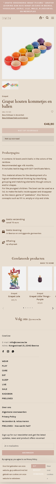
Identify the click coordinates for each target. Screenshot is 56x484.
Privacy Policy (9, 416)
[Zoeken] (47, 18)
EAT (4, 375)
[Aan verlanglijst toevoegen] (52, 112)
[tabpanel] (28, 53)
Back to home (47, 263)
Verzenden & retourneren (15, 421)
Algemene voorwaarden (14, 412)
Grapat (5, 96)
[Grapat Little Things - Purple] (40, 278)
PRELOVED (7, 398)
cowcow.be (34, 319)
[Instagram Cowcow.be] (8, 351)
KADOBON (7, 393)
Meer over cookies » (50, 472)
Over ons (6, 407)
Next (53, 308)
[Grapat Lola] (14, 278)
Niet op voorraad (28, 130)
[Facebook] (3, 351)
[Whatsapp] (13, 351)
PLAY (4, 366)
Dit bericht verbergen (38, 466)
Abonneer (28, 453)
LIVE (4, 384)
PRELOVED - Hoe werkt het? (16, 426)
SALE (4, 389)
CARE (4, 370)
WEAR (5, 361)
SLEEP (5, 379)
